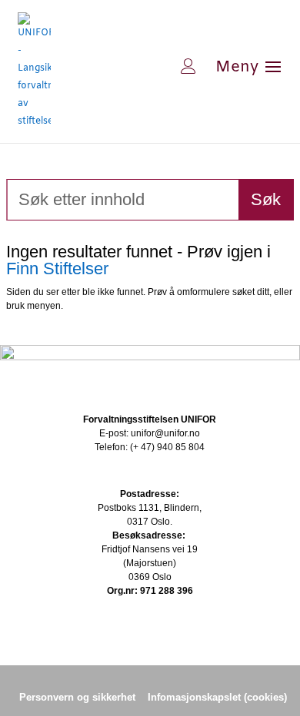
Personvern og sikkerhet (77, 697)
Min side (139, 66)
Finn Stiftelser (57, 268)
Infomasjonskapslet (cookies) (217, 697)
